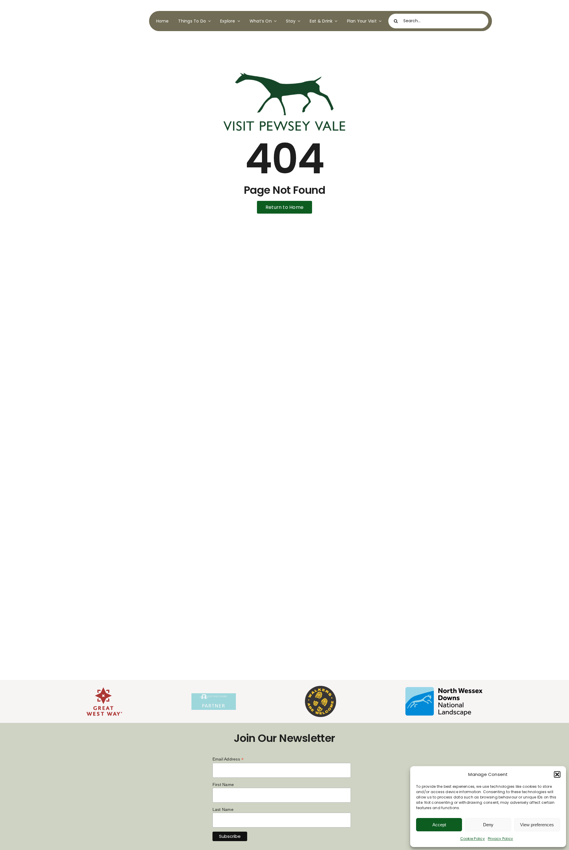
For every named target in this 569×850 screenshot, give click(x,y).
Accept (439, 824)
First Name (223, 784)
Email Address (228, 759)
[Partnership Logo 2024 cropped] (213, 695)
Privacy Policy (500, 838)
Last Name (223, 809)
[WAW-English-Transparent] (320, 688)
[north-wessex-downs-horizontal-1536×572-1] (443, 689)
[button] (557, 774)
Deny (488, 824)
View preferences (537, 824)
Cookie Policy (472, 838)
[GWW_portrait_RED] (104, 689)
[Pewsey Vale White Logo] (104, 8)
